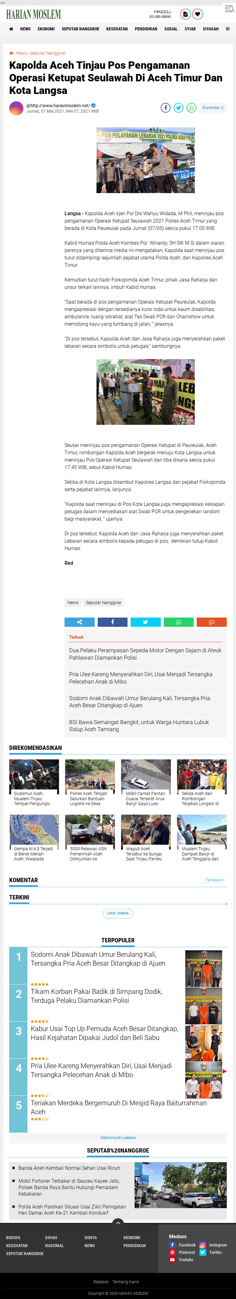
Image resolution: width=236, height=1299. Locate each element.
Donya (91, 1237)
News (25, 28)
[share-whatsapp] (191, 108)
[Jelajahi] (229, 8)
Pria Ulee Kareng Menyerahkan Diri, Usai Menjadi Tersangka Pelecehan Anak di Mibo (101, 1070)
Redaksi (100, 1281)
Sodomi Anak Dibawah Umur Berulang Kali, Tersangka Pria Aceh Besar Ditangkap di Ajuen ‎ (99, 959)
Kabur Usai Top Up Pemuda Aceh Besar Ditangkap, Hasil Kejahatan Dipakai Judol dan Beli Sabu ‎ (104, 1033)
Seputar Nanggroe (80, 28)
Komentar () (213, 107)
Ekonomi (46, 28)
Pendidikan (146, 28)
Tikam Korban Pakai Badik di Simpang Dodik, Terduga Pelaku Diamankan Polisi (96, 996)
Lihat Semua (118, 913)
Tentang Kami (125, 1281)
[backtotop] (118, 1224)
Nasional (54, 1245)
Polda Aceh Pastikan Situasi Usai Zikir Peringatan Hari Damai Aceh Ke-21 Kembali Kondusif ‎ (72, 1210)
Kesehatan (117, 28)
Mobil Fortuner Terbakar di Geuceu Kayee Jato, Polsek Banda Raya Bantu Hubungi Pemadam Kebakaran (69, 1187)
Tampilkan (214, 880)
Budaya (13, 1237)
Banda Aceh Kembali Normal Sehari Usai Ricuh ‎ (69, 1168)
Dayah (51, 1237)
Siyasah (211, 28)
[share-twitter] (178, 108)
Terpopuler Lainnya (118, 1138)
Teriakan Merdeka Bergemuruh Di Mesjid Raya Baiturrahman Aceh (119, 1107)
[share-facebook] (166, 108)
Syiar (190, 28)
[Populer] (198, 14)
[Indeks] (186, 14)
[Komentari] (212, 622)
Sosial (171, 28)
